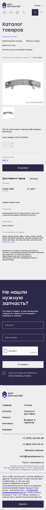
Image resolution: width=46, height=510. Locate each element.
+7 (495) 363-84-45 (33, 438)
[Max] (17, 12)
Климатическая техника (12, 41)
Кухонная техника (9, 37)
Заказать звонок (34, 450)
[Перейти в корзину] (35, 12)
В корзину (23, 168)
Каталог (6, 411)
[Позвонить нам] (24, 12)
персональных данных (19, 376)
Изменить (6, 183)
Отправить (23, 364)
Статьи (28, 405)
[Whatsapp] (4, 12)
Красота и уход (8, 45)
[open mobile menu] (41, 12)
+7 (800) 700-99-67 (33, 444)
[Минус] (12, 146)
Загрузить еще (8, 242)
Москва (37, 5)
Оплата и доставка (29, 412)
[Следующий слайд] (39, 84)
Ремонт (6, 417)
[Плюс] (12, 143)
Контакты (7, 423)
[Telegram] (11, 12)
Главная (6, 405)
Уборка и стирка (33, 41)
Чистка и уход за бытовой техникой (17, 50)
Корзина (7, 429)
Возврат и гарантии (29, 421)
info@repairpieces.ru (32, 456)
